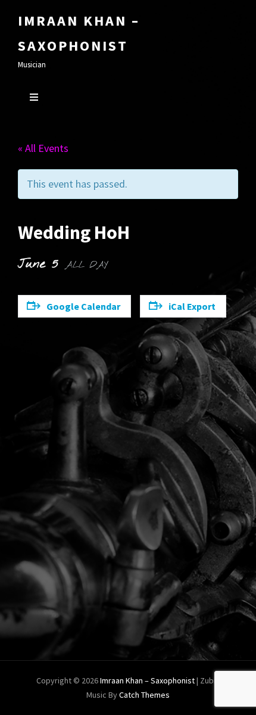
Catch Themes (144, 694)
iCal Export (192, 306)
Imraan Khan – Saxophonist (147, 680)
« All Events (43, 148)
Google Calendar (83, 306)
